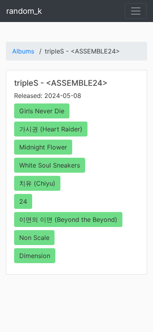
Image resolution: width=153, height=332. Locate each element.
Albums (23, 51)
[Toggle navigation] (136, 11)
